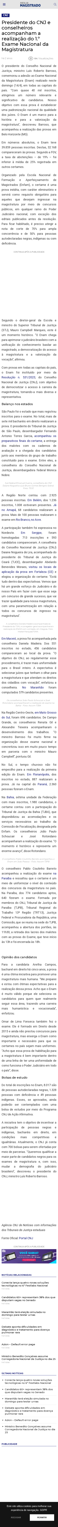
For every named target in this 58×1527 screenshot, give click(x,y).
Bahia (10, 797)
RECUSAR (16, 1517)
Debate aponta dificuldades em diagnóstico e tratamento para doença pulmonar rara (26, 1329)
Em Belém (34, 500)
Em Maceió (9, 638)
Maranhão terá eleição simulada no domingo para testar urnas (24, 1314)
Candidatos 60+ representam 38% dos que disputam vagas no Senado (28, 1299)
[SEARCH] (55, 4)
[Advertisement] (29, 283)
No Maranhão (33, 687)
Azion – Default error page (18, 1344)
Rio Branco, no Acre (28, 519)
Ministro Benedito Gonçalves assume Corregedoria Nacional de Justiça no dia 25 (29, 1358)
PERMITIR (42, 1517)
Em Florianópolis (38, 774)
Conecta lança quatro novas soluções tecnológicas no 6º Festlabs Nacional (25, 1284)
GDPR (43, 1510)
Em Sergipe (31, 532)
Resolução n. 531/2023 (18, 377)
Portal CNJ (26, 1238)
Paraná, (42, 784)
